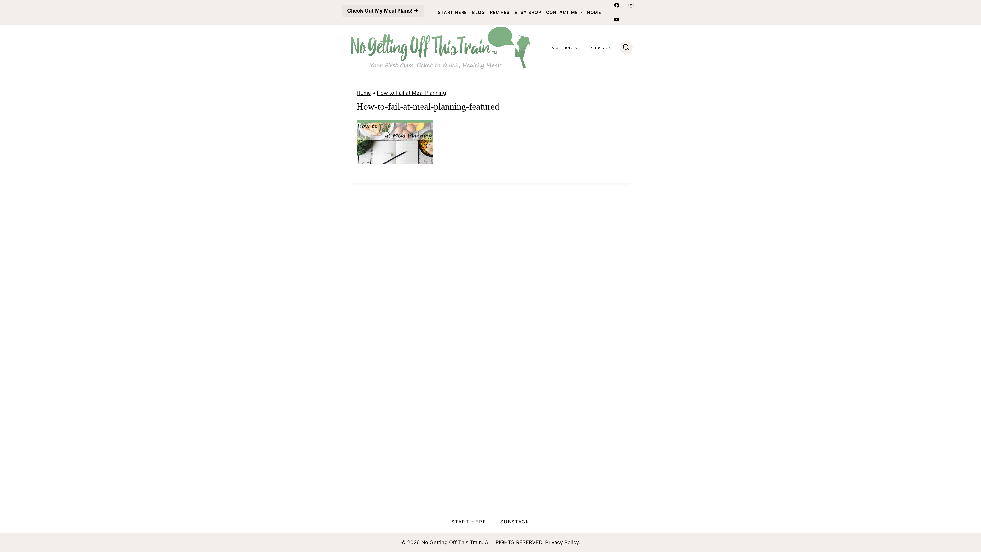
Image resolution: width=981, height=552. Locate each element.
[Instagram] (631, 5)
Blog (478, 12)
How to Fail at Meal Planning (411, 93)
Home (594, 12)
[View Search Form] (626, 47)
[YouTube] (617, 19)
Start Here (452, 12)
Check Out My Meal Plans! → (382, 11)
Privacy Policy (562, 542)
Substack (601, 47)
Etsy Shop (528, 12)
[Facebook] (617, 5)
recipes (500, 12)
